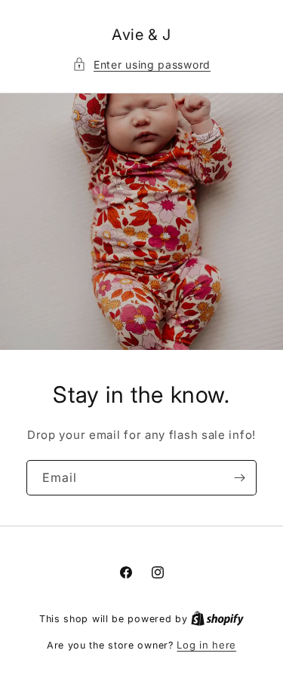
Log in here (206, 645)
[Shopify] (217, 618)
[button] (141, 64)
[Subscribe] (239, 477)
